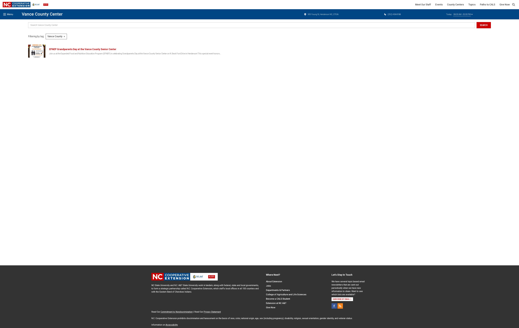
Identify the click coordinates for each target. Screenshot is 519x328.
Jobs (268, 286)
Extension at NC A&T (276, 303)
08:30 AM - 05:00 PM (462, 14)
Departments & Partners (278, 290)
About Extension (274, 281)
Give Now (505, 4)
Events (439, 4)
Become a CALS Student (278, 299)
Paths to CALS (487, 4)
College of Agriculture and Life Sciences (286, 294)
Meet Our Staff (423, 4)
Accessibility (172, 325)
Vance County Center (42, 14)
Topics (472, 4)
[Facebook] (334, 306)
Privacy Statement (212, 312)
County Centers (455, 4)
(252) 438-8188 (394, 14)
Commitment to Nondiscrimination (177, 312)
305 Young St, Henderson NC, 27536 (323, 14)
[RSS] (340, 306)
